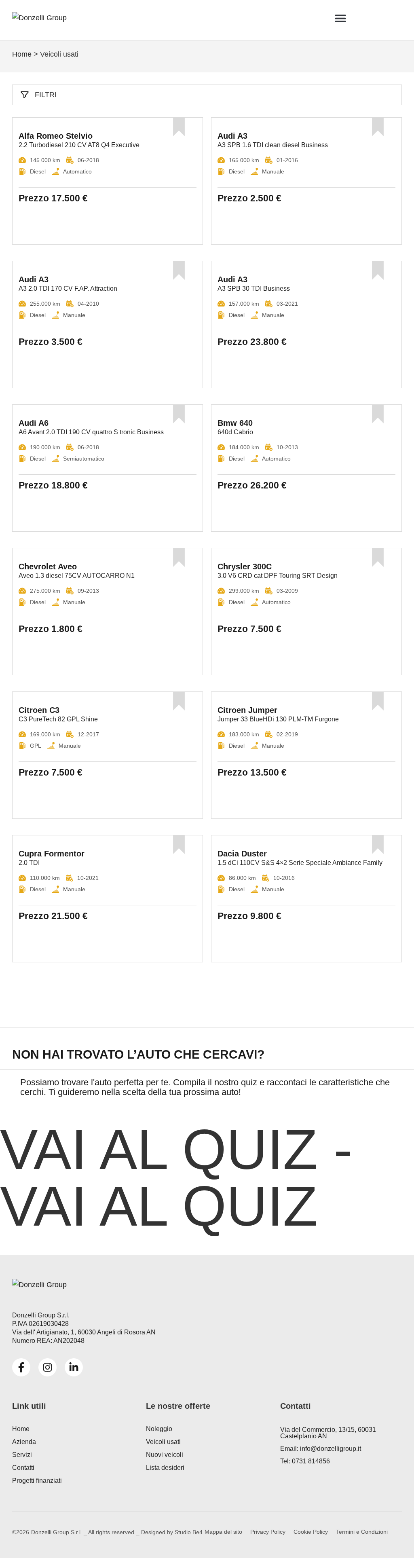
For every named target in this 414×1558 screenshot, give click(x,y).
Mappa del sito (223, 1531)
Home (22, 54)
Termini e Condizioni (362, 1531)
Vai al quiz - (176, 1178)
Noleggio (159, 1428)
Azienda (24, 1441)
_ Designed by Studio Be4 (169, 1532)
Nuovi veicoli (164, 1454)
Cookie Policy (311, 1531)
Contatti (23, 1467)
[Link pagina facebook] (21, 1367)
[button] (340, 18)
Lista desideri (165, 1467)
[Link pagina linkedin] (74, 1367)
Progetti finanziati (37, 1480)
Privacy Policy (267, 1531)
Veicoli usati (163, 1441)
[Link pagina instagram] (47, 1367)
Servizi (22, 1454)
